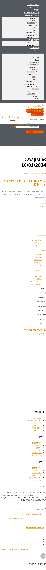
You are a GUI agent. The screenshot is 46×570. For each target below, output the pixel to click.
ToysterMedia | (39, 495)
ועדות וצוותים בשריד (35, 281)
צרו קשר (35, 50)
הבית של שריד (35, 55)
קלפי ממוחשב (37, 268)
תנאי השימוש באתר (34, 523)
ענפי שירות (38, 265)
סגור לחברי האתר (36, 284)
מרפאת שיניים (30, 32)
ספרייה (33, 30)
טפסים (39, 279)
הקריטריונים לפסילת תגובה (36, 504)
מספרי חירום (38, 270)
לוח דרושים (38, 276)
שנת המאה (36, 57)
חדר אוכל (32, 25)
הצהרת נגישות (22, 523)
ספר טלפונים (38, 260)
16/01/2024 (36, 173)
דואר (33, 20)
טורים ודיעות (38, 246)
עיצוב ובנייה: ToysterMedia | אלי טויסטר (14, 549)
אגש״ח (37, 60)
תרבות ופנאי (34, 39)
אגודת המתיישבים (34, 62)
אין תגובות (25, 173)
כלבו (33, 28)
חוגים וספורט (31, 94)
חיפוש (42, 119)
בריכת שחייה (31, 23)
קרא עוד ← (42, 203)
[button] (41, 236)
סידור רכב (38, 273)
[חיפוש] (12, 120)
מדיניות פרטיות (10, 523)
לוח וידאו (39, 254)
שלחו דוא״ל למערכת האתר (35, 528)
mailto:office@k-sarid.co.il (33, 514)
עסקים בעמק (31, 86)
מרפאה (32, 18)
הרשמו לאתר (38, 243)
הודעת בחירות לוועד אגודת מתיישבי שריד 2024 (25, 182)
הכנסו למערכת (37, 240)
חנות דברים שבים (29, 35)
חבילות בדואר (37, 262)
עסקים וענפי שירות (31, 15)
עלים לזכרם (35, 96)
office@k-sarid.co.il (17, 518)
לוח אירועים (38, 257)
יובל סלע (43, 173)
